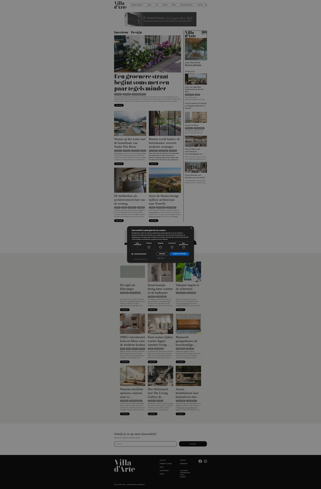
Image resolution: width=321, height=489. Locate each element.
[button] (161, 259)
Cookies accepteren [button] (179, 254)
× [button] (191, 228)
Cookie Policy (160, 258)
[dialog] (160, 244)
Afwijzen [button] (162, 254)
